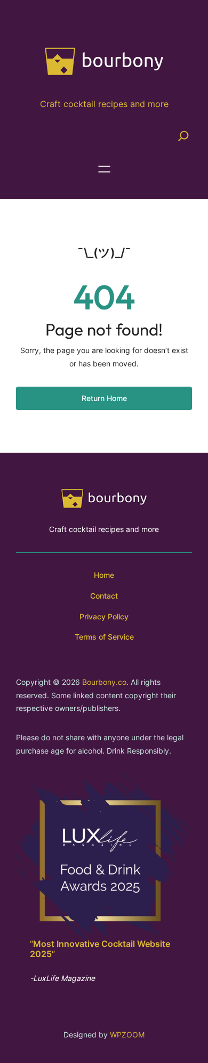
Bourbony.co (104, 681)
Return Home (104, 398)
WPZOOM (127, 1034)
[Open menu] (104, 169)
